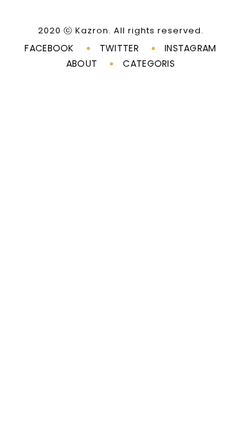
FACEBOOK (48, 48)
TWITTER (119, 48)
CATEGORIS (149, 63)
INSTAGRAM (191, 48)
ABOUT (82, 63)
